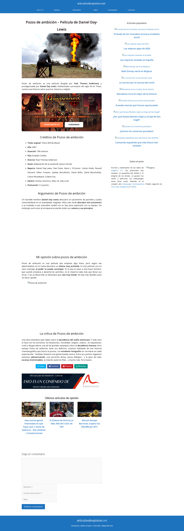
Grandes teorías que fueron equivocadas (137, 105)
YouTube (115, 186)
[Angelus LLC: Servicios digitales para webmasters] (62, 381)
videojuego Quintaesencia (133, 184)
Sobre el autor (86, 526)
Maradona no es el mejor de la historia (137, 93)
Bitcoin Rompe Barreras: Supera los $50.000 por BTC (89, 423)
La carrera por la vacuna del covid (136, 82)
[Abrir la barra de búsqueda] (146, 10)
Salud (95, 10)
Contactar (131, 10)
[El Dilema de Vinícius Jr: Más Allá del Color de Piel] (62, 415)
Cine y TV (40, 10)
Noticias (57, 10)
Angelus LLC (117, 170)
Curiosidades (112, 10)
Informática (77, 10)
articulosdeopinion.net (91, 3)
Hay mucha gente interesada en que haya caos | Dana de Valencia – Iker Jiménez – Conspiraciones (33, 427)
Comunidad (73, 124)
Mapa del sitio (107, 526)
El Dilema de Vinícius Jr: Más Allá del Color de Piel (62, 423)
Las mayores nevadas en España (136, 59)
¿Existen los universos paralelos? (137, 131)
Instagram (124, 186)
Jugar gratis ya (51, 124)
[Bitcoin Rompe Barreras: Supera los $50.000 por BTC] (90, 415)
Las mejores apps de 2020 (137, 48)
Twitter (133, 186)
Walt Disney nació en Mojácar (136, 71)
